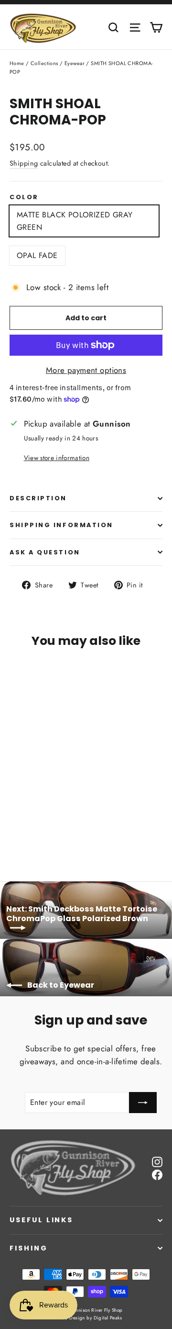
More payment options (86, 370)
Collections (44, 63)
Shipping (24, 163)
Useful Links (41, 1220)
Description (38, 498)
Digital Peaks (108, 1317)
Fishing (29, 1248)
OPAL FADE (37, 255)
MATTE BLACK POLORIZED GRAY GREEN (74, 221)
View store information (56, 457)
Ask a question (45, 552)
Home (17, 63)
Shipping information (61, 525)
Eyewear (74, 63)
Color (24, 197)
